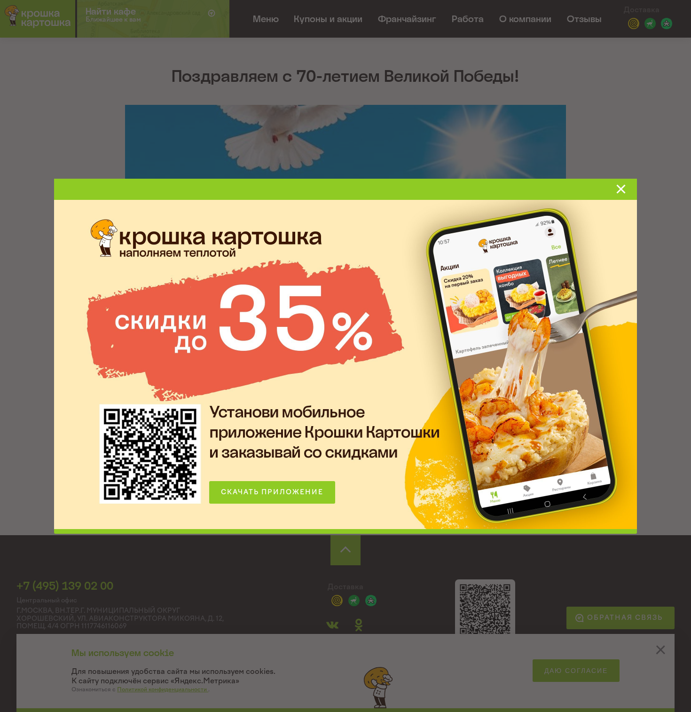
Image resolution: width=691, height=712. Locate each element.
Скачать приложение (272, 492)
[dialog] (345, 356)
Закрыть (620, 189)
